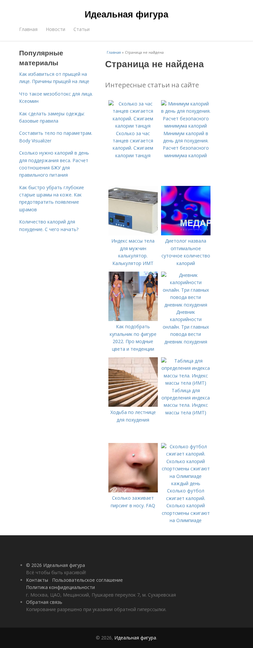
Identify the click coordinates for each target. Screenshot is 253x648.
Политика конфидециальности (60, 587)
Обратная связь (44, 602)
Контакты (37, 580)
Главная (28, 29)
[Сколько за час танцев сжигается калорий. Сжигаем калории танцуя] (133, 126)
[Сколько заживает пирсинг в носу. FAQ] (133, 490)
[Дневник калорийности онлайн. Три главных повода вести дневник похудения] (186, 305)
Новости (55, 29)
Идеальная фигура (126, 14)
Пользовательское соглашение (87, 580)
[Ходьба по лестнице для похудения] (133, 405)
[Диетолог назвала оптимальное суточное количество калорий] (186, 233)
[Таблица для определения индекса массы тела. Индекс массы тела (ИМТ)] (186, 383)
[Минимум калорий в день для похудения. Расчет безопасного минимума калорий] (186, 126)
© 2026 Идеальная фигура (55, 565)
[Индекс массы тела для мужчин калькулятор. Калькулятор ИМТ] (133, 233)
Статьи (81, 29)
